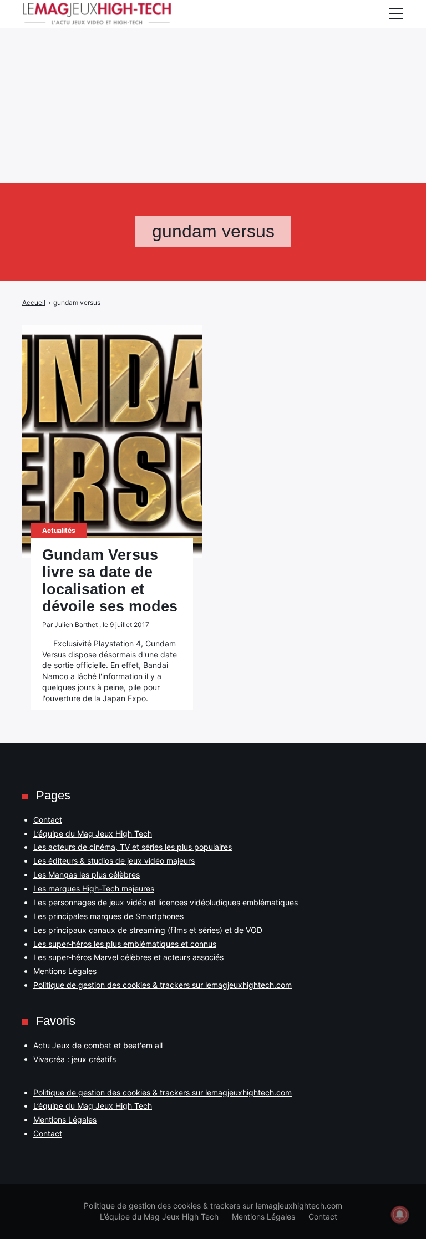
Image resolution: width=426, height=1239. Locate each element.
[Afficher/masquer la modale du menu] (395, 14)
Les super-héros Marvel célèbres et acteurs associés (128, 957)
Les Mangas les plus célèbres (86, 874)
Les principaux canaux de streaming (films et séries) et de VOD (147, 930)
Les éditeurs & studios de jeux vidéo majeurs (114, 860)
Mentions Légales (65, 971)
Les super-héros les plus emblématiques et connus (124, 944)
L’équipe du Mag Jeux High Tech (92, 833)
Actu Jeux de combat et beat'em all (98, 1045)
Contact (47, 819)
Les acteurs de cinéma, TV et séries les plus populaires (132, 847)
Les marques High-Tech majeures (93, 888)
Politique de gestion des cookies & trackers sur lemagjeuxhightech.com (162, 985)
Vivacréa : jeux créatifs (74, 1059)
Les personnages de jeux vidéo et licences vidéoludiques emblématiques (165, 902)
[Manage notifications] (400, 1214)
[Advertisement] (213, 77)
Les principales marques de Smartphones (108, 916)
